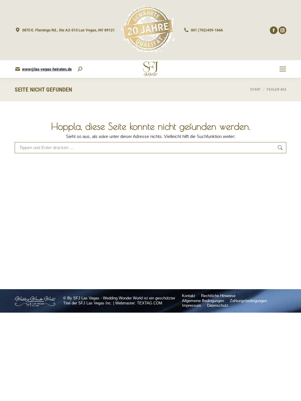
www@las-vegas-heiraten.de (47, 69)
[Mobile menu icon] (282, 69)
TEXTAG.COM (149, 303)
